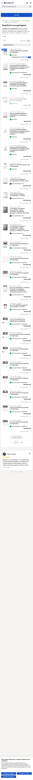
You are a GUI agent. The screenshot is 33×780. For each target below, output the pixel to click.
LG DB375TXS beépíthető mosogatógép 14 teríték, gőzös (19, 180)
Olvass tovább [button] (6, 467)
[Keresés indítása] (30, 7)
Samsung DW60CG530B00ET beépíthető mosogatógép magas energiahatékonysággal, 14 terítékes (20, 68)
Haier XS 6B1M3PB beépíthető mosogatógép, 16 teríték (19, 305)
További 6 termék (16, 437)
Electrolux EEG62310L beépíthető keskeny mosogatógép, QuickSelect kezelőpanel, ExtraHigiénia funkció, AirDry (20, 290)
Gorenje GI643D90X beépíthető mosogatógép (19, 273)
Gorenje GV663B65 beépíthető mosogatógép (19, 378)
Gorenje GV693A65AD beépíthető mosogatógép (20, 335)
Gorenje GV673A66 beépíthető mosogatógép (19, 349)
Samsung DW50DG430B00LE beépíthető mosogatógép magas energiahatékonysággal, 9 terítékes (20, 132)
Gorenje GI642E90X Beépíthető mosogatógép (19, 259)
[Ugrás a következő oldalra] (22, 442)
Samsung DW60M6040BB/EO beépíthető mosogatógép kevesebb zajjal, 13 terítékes (18, 84)
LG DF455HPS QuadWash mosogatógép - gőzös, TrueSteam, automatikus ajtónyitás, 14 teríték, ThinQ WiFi (19, 228)
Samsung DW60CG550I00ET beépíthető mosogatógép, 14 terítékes (18, 115)
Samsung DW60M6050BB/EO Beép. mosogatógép (18, 99)
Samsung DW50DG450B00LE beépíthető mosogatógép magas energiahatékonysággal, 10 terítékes (20, 149)
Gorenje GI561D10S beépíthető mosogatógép (19, 51)
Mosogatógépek (26, 20)
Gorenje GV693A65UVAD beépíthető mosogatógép (17, 320)
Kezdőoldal (4, 20)
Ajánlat (4, 49)
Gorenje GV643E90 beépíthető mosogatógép (19, 422)
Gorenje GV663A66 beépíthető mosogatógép (19, 364)
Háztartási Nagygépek (15, 20)
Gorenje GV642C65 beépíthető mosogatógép (19, 393)
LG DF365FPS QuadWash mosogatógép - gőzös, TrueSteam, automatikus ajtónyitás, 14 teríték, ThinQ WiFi (19, 211)
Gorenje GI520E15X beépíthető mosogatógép (19, 244)
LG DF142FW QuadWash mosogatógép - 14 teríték (17, 194)
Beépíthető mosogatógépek (11, 22)
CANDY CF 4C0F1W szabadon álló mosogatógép (20, 165)
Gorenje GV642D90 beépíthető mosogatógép (19, 408)
